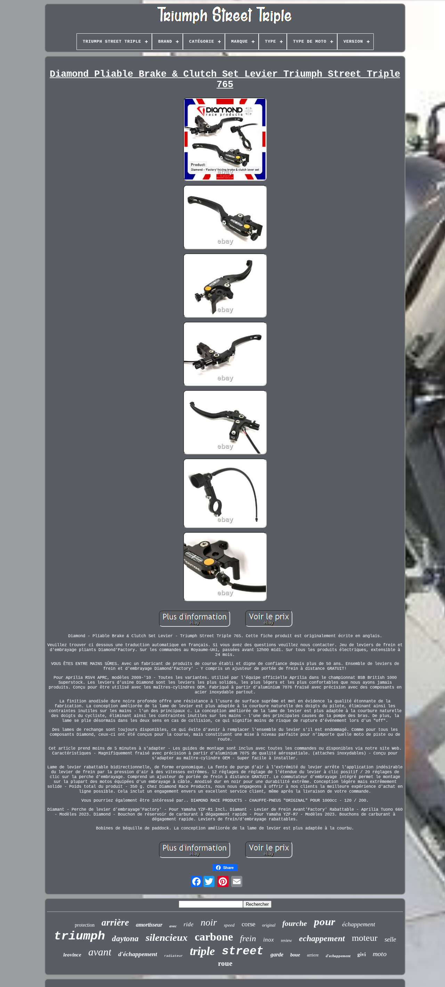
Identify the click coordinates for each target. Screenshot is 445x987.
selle (390, 939)
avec (173, 926)
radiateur (173, 956)
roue (225, 963)
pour (324, 922)
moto (380, 954)
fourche (294, 923)
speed (229, 925)
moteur (365, 938)
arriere (313, 955)
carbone (214, 936)
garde (276, 955)
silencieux (167, 937)
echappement (322, 938)
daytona (125, 938)
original (268, 925)
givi (361, 954)
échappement (358, 924)
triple (202, 951)
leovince (72, 955)
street (243, 951)
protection (85, 925)
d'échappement (137, 954)
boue (295, 955)
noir (209, 922)
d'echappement (338, 956)
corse (248, 924)
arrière (115, 922)
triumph (79, 936)
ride (189, 924)
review (286, 940)
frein (248, 938)
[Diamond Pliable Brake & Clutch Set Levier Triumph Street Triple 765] (224, 140)
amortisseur (149, 925)
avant (99, 952)
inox (268, 939)
